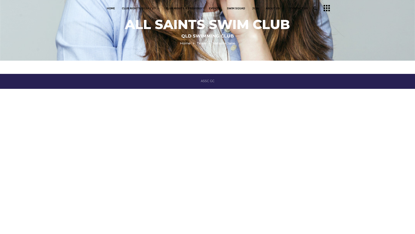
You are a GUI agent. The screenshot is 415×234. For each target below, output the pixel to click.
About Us (273, 8)
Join (255, 8)
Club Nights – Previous (184, 8)
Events (214, 8)
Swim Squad (236, 8)
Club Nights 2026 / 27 (139, 8)
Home (111, 8)
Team (201, 43)
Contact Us (299, 8)
